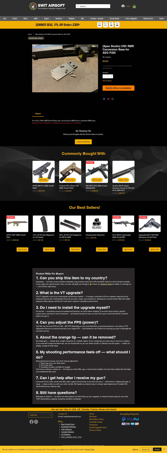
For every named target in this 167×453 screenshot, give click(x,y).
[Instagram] (36, 422)
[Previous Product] (29, 171)
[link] (38, 114)
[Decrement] (104, 76)
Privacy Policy (90, 449)
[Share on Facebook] (104, 99)
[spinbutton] (107, 76)
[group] (83, 178)
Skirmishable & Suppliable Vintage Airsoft (52, 8)
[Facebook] (32, 422)
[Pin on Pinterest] (108, 99)
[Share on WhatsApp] (112, 99)
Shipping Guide (106, 284)
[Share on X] (117, 99)
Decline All (146, 449)
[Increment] (111, 76)
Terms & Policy (95, 430)
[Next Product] (137, 171)
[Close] (164, 449)
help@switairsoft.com (72, 416)
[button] (134, 6)
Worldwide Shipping (68, 427)
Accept (157, 449)
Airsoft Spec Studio (36, 38)
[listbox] (40, 415)
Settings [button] (135, 449)
